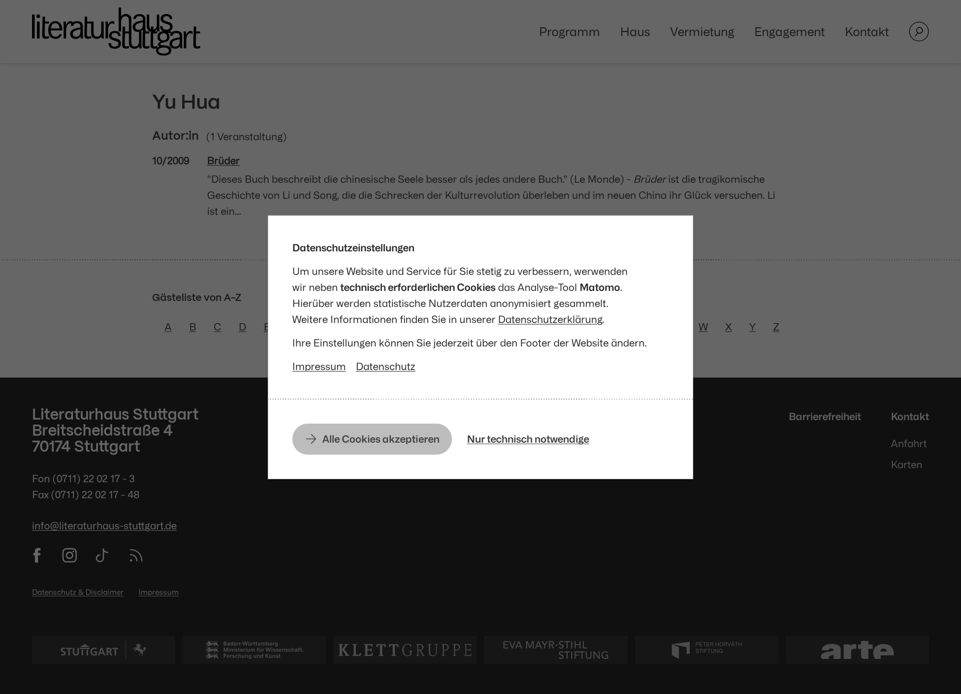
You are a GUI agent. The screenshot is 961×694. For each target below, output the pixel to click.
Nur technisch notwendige (528, 439)
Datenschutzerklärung (550, 319)
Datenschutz (385, 366)
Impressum (319, 366)
